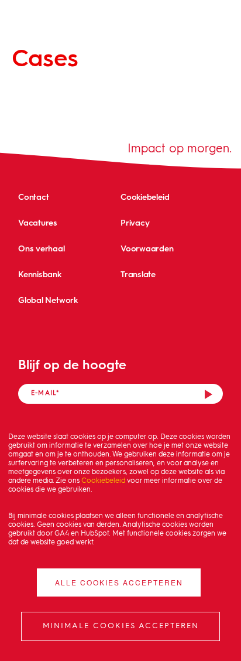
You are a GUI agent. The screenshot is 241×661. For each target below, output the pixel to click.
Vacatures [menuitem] (37, 222)
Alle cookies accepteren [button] (119, 582)
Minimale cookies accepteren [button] (121, 626)
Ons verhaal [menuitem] (41, 248)
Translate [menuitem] (138, 274)
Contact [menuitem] (33, 196)
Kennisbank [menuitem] (39, 274)
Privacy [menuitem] (134, 222)
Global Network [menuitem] (48, 299)
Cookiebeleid (103, 481)
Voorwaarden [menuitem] (147, 248)
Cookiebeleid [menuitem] (144, 196)
